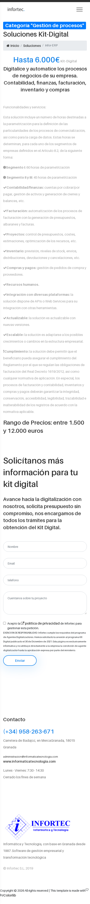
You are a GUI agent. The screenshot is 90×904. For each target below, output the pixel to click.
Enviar (20, 660)
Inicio (14, 46)
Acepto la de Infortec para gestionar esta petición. (44, 625)
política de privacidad (42, 623)
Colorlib (9, 895)
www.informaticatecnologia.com (29, 761)
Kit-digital (45, 59)
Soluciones (32, 46)
